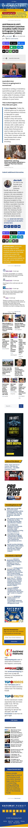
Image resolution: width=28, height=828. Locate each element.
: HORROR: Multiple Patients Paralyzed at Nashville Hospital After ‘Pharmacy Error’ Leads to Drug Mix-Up (15, 591)
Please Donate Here (14, 769)
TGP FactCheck (11, 713)
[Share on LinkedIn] (21, 47)
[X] (10, 811)
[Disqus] (14, 287)
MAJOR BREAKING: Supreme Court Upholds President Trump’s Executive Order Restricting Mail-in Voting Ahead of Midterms (15, 528)
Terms (10, 823)
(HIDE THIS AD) (17, 20)
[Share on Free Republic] (3, 51)
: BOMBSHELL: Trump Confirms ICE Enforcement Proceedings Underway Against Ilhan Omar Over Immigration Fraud (15, 600)
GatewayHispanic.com (12, 660)
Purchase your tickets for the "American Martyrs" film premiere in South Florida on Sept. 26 (14, 15)
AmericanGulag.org (14, 671)
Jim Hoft (17, 180)
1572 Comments (12, 39)
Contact (17, 821)
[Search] (21, 406)
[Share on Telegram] (18, 47)
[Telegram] (21, 811)
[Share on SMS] (10, 51)
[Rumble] (17, 811)
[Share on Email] (13, 51)
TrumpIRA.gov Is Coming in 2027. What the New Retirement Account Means (17, 761)
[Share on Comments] (7, 51)
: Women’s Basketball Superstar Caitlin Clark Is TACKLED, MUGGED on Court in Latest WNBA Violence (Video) (14, 562)
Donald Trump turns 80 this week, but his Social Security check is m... (17, 751)
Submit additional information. (13, 172)
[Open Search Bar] (20, 10)
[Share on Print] (16, 51)
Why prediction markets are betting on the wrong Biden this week (17, 741)
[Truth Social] (3, 811)
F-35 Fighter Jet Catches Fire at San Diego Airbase (16, 756)
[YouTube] (14, 814)
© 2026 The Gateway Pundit (14, 818)
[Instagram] (24, 811)
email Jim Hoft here (16, 219)
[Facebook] (14, 811)
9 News (6, 108)
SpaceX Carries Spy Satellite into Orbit (16, 745)
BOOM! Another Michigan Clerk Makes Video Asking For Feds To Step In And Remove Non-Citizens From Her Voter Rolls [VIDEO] (15, 548)
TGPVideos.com (13, 685)
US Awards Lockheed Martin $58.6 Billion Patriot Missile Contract (16, 736)
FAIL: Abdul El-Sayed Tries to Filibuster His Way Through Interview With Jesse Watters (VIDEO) (15, 521)
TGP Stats (14, 720)
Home (5, 821)
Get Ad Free (16, 823)
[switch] (25, 10)
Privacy (23, 821)
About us (10, 821)
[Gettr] (7, 811)
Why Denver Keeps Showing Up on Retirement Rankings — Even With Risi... (16, 731)
